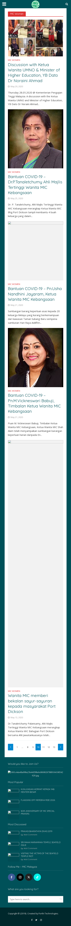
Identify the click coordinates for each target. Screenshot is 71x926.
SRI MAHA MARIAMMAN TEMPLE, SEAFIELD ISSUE (40, 843)
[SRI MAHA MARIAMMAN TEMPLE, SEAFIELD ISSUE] (13, 846)
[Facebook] (11, 877)
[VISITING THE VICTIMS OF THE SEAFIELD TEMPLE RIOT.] (13, 857)
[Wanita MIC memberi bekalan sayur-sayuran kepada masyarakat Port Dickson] (35, 563)
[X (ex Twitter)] (28, 877)
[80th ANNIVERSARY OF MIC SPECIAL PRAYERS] (13, 814)
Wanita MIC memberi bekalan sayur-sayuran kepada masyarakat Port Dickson (31, 703)
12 (49, 747)
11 (43, 747)
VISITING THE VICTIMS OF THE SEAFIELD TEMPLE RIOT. (39, 854)
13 (54, 747)
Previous (10, 747)
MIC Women (14, 60)
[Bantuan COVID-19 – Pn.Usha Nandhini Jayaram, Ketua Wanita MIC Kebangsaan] (35, 250)
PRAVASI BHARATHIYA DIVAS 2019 (36, 831)
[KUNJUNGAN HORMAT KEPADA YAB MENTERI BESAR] (13, 792)
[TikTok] (37, 877)
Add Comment (30, 834)
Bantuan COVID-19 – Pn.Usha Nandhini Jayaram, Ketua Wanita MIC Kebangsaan (35, 294)
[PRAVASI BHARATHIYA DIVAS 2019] (13, 835)
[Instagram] (20, 877)
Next (60, 747)
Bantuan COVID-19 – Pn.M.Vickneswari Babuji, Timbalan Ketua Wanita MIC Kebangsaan (34, 403)
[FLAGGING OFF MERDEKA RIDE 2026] (13, 803)
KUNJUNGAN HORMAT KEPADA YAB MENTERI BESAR (37, 790)
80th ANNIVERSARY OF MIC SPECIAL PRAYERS (38, 812)
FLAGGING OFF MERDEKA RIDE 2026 (38, 800)
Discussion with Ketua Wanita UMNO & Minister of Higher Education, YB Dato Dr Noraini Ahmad (34, 72)
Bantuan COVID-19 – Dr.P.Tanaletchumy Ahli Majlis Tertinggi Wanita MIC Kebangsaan (35, 184)
